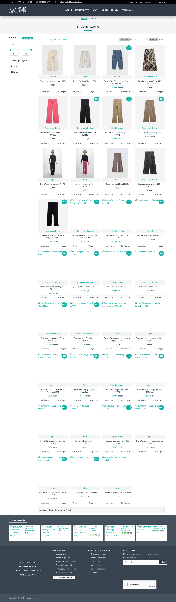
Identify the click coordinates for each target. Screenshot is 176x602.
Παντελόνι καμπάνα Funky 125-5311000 (52, 133)
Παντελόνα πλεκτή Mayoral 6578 (53, 81)
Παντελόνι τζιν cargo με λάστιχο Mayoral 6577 (117, 82)
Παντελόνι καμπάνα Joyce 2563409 (85, 185)
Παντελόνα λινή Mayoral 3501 (85, 81)
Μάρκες (14, 72)
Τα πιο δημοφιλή (17, 520)
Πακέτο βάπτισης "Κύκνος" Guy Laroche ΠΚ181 (126, 529)
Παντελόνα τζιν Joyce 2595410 (52, 184)
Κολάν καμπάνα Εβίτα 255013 (117, 184)
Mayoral (53, 77)
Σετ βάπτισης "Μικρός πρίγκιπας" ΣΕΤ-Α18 (94, 530)
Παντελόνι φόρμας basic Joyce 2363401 (52, 442)
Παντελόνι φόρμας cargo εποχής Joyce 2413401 (117, 339)
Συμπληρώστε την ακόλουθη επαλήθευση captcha (131, 576)
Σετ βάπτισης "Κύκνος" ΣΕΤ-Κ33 (158, 528)
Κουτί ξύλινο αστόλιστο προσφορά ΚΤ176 (31, 529)
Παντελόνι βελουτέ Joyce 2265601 (84, 442)
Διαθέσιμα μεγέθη (19, 61)
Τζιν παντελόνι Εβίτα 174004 (85, 492)
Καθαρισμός (28, 38)
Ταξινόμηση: (125, 39)
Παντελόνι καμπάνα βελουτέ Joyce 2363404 (52, 391)
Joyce (52, 180)
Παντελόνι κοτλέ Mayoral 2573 (149, 235)
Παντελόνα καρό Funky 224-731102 (117, 391)
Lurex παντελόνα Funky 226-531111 (149, 185)
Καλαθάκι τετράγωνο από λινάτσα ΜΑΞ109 (63, 529)
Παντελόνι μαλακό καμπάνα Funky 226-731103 (84, 236)
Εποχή (14, 66)
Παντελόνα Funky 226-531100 (149, 132)
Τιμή (13, 44)
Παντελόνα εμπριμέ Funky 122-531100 (117, 442)
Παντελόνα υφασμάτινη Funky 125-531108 (53, 339)
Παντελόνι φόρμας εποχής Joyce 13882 (149, 442)
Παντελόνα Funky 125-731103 (117, 287)
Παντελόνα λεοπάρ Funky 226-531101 (149, 82)
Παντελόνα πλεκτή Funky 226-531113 (85, 133)
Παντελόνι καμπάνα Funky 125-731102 (52, 288)
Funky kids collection (149, 77)
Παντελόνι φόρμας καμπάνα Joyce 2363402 (149, 391)
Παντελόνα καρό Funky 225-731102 (85, 339)
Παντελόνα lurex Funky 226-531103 (117, 236)
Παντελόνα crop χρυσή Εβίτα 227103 (85, 391)
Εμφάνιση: (153, 39)
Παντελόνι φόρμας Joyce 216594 (117, 492)
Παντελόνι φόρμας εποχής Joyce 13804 (52, 493)
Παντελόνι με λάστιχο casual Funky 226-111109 (52, 236)
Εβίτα (117, 180)
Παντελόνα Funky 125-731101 (149, 287)
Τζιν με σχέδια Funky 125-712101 (85, 287)
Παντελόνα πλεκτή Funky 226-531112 (117, 133)
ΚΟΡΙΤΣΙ (84, 19)
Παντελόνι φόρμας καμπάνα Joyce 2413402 (149, 339)
